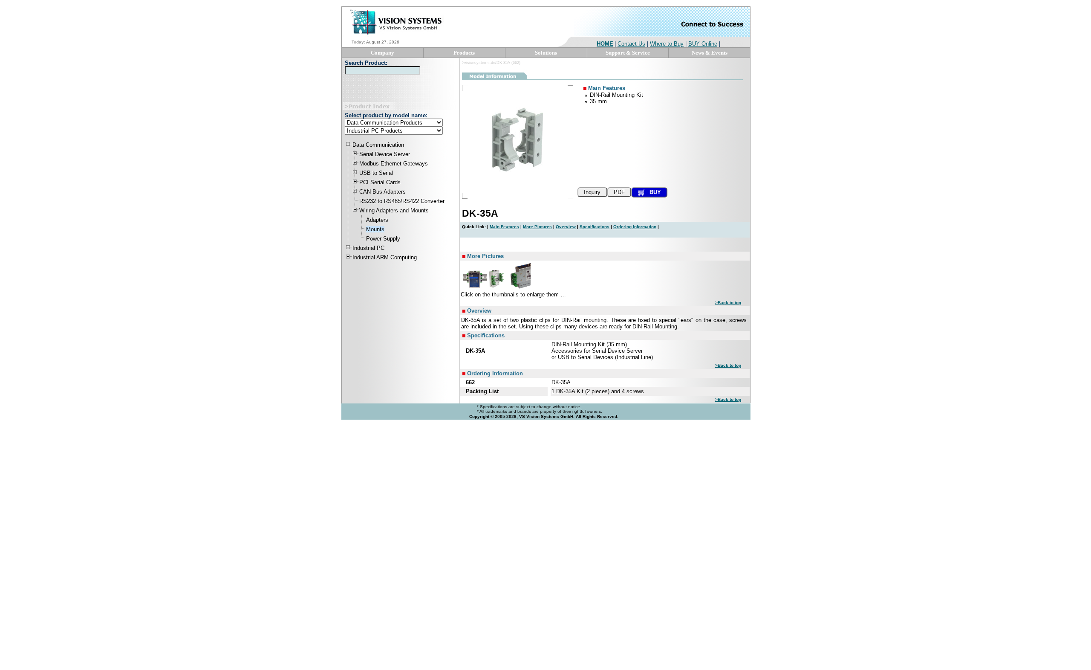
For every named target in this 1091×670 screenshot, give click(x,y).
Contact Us (631, 44)
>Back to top (728, 302)
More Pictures (537, 226)
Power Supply (383, 238)
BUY (652, 192)
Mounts (375, 229)
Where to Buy (667, 44)
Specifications (594, 226)
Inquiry (592, 192)
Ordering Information (634, 226)
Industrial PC (368, 248)
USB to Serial (376, 173)
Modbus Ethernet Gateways (393, 163)
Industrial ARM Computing (384, 257)
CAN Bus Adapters (382, 192)
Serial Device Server (384, 154)
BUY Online (702, 44)
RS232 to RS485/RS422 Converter (401, 201)
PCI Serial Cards (380, 182)
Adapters (377, 220)
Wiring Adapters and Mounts (394, 210)
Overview (566, 226)
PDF (619, 192)
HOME (605, 44)
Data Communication (378, 145)
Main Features (504, 226)
